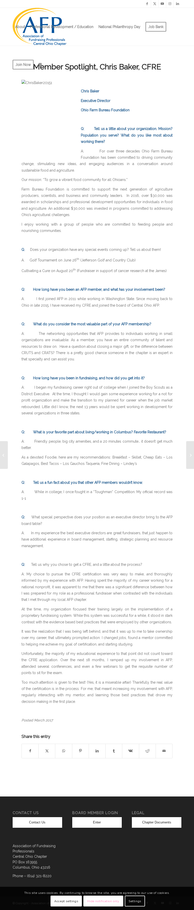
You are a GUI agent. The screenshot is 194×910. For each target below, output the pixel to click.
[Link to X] (154, 4)
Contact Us (37, 822)
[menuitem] (20, 27)
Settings (135, 901)
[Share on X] (47, 751)
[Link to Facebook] (147, 4)
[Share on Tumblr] (114, 751)
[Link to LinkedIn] (177, 4)
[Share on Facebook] (30, 751)
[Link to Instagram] (170, 4)
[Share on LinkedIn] (97, 751)
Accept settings (66, 901)
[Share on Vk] (130, 751)
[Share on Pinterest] (80, 751)
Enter (97, 822)
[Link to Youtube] (162, 4)
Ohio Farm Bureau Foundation (105, 110)
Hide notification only (103, 901)
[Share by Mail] (164, 751)
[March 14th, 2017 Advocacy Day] (4, 455)
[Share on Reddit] (147, 751)
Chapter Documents (156, 822)
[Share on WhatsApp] (63, 751)
